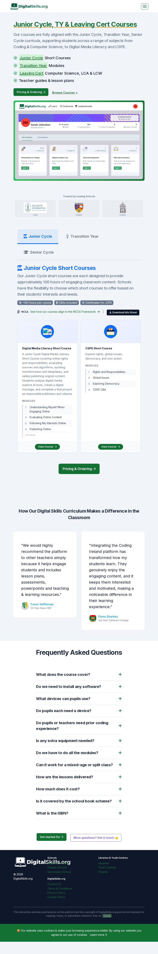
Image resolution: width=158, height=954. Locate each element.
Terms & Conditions (59, 888)
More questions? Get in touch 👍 (96, 837)
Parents (103, 871)
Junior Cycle (31, 58)
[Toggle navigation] (144, 6)
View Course (46, 446)
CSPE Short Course (98, 348)
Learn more (97, 934)
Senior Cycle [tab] (42, 252)
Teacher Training (58, 863)
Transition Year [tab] (85, 236)
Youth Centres (107, 867)
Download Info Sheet (124, 312)
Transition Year (33, 65)
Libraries (103, 863)
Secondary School (59, 871)
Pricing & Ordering (30, 92)
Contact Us (54, 884)
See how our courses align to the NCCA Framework (63, 311)
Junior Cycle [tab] (40, 236)
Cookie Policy (56, 897)
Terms (107, 915)
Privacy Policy (56, 892)
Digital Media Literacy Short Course (46, 348)
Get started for (50, 837)
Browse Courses (63, 92)
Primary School (56, 867)
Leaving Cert (31, 73)
